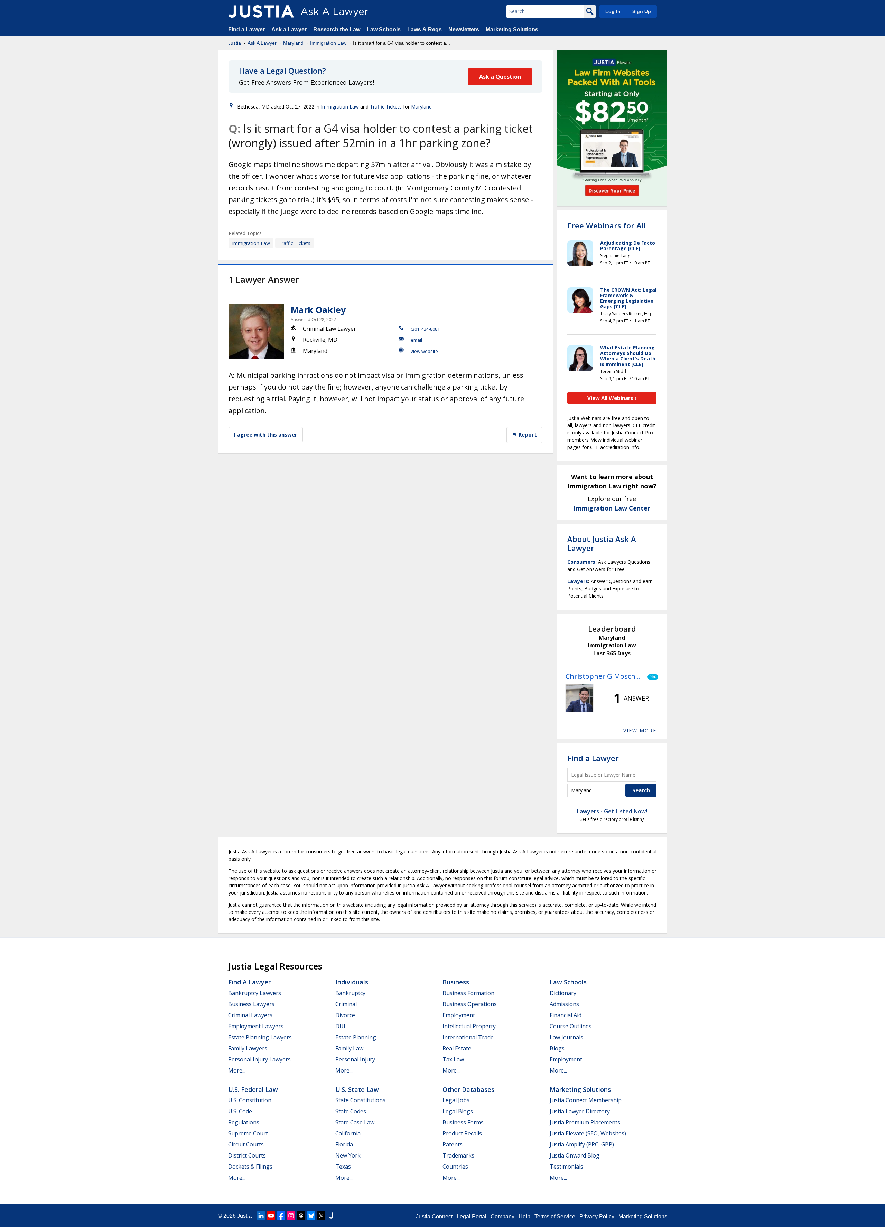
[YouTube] (271, 1215)
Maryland (293, 43)
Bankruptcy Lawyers (254, 993)
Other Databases (468, 1089)
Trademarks (458, 1155)
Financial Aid (565, 1015)
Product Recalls (462, 1133)
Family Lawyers (247, 1048)
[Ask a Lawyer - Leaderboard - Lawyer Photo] (579, 698)
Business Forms (463, 1122)
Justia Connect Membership (586, 1100)
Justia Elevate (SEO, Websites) (588, 1133)
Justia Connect (434, 1216)
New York (348, 1155)
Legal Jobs (455, 1100)
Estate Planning (355, 1037)
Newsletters (463, 29)
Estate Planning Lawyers (260, 1037)
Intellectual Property (469, 1026)
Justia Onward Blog (574, 1155)
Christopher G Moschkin (605, 676)
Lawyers (577, 581)
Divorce (345, 1015)
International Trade (468, 1037)
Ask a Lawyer (289, 29)
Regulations (243, 1122)
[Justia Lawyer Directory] (331, 1215)
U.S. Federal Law (253, 1089)
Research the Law (336, 29)
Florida (344, 1144)
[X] (321, 1215)
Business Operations (469, 1004)
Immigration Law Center (612, 508)
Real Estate (456, 1048)
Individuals (351, 982)
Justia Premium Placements (585, 1122)
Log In (613, 11)
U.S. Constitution (249, 1100)
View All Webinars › (612, 397)
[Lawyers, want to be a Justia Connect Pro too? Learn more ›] (651, 676)
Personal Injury (355, 1059)
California (348, 1133)
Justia (234, 43)
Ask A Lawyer (262, 43)
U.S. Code (240, 1111)
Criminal (346, 1004)
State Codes (350, 1111)
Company (502, 1216)
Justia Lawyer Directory (580, 1111)
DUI (340, 1026)
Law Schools (384, 29)
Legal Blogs (457, 1111)
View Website (424, 351)
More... (236, 1070)
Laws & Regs (424, 29)
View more (639, 730)
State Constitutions (360, 1100)
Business (455, 982)
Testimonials (566, 1166)
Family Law (349, 1048)
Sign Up (641, 11)
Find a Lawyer (246, 29)
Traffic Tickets (386, 106)
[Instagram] (291, 1215)
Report (527, 434)
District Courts (247, 1155)
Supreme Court (248, 1133)
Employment (458, 1015)
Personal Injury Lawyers (259, 1059)
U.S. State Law (357, 1089)
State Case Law (354, 1122)
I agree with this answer (265, 434)
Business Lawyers (251, 1004)
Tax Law (453, 1059)
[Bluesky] (311, 1215)
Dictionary (563, 993)
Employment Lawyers (255, 1026)
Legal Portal (471, 1216)
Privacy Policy (596, 1216)
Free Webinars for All (606, 225)
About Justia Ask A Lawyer (601, 543)
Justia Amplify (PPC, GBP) (582, 1144)
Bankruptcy (350, 993)
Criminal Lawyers (250, 1015)
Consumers (581, 562)
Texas (343, 1166)
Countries (455, 1166)
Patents (452, 1144)
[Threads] (301, 1215)
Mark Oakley (318, 310)
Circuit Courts (246, 1144)
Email (416, 340)
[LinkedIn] (261, 1215)
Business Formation (468, 993)
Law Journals (566, 1037)
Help (524, 1216)
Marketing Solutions (512, 29)
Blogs (557, 1048)
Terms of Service (554, 1216)
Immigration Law (328, 43)
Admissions (564, 1004)
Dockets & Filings (250, 1166)
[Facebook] (281, 1215)
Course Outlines (570, 1026)
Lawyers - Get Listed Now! (612, 811)
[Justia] (261, 11)
